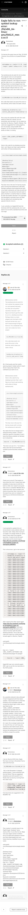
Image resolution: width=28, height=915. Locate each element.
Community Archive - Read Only (13, 14)
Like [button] (13, 230)
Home (2, 14)
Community (4, 10)
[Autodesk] (8, 2)
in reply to (16, 473)
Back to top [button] (3, 909)
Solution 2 (6, 253)
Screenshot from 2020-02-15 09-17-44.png (10, 218)
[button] (26, 26)
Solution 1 (6, 249)
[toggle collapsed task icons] (19, 2)
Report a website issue (18, 910)
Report (14, 233)
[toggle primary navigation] (2, 2)
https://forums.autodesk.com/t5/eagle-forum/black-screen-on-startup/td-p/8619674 (14, 542)
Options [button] (24, 20)
